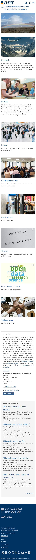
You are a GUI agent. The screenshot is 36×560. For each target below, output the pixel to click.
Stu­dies (4, 101)
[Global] (29, 3)
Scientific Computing (11, 363)
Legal (2, 539)
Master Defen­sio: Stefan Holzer (16, 458)
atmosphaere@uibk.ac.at (12, 390)
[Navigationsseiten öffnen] (2, 7)
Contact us (4, 536)
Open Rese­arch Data (10, 286)
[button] (3, 24)
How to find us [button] (7, 393)
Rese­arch (5, 60)
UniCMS (9, 558)
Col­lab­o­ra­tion (7, 320)
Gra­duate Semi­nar (9, 180)
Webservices (14, 558)
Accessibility (5, 545)
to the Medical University (23, 558)
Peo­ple (4, 145)
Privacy (3, 541)
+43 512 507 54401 (10, 387)
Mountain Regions (27, 361)
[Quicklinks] (30, 3)
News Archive (29, 493)
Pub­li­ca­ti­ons (6, 217)
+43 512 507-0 (10, 533)
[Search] (26, 3)
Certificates (4, 547)
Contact (6, 370)
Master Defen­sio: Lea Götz (14, 441)
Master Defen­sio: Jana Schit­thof (17, 424)
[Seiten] (33, 3)
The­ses (4, 250)
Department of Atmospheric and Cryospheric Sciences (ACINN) (17, 8)
